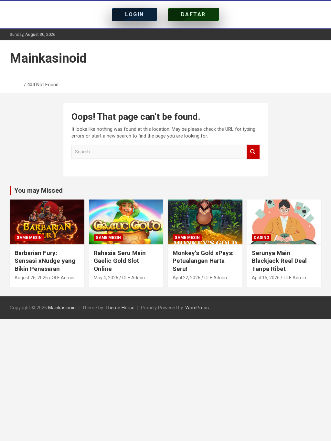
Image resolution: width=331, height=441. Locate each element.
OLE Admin (63, 277)
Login (134, 14)
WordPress (197, 308)
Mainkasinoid (48, 58)
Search (253, 152)
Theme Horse (119, 308)
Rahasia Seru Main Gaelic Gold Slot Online (120, 260)
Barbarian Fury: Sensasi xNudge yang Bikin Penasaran (45, 260)
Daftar (193, 14)
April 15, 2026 (266, 277)
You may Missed (38, 190)
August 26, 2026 (31, 277)
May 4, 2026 (106, 277)
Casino (261, 237)
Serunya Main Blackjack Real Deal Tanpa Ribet (279, 260)
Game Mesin (29, 237)
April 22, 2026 (186, 277)
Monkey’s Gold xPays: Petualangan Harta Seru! (203, 260)
